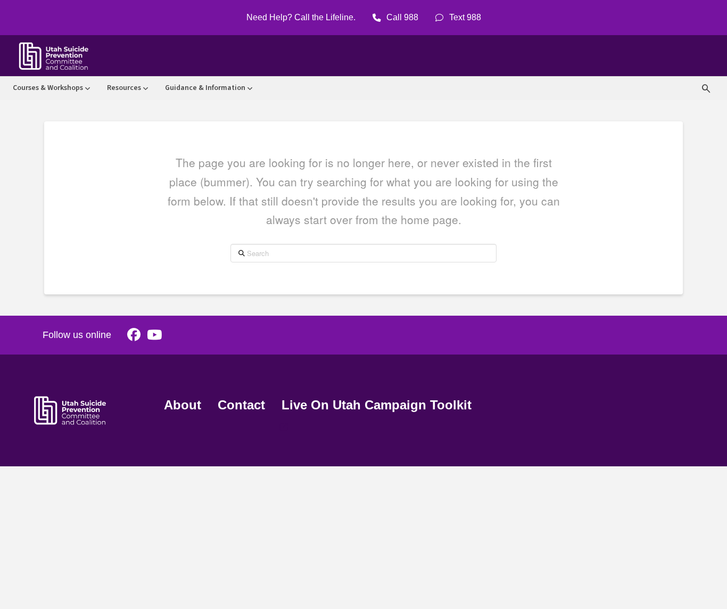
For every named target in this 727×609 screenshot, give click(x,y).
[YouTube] (154, 335)
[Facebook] (134, 335)
